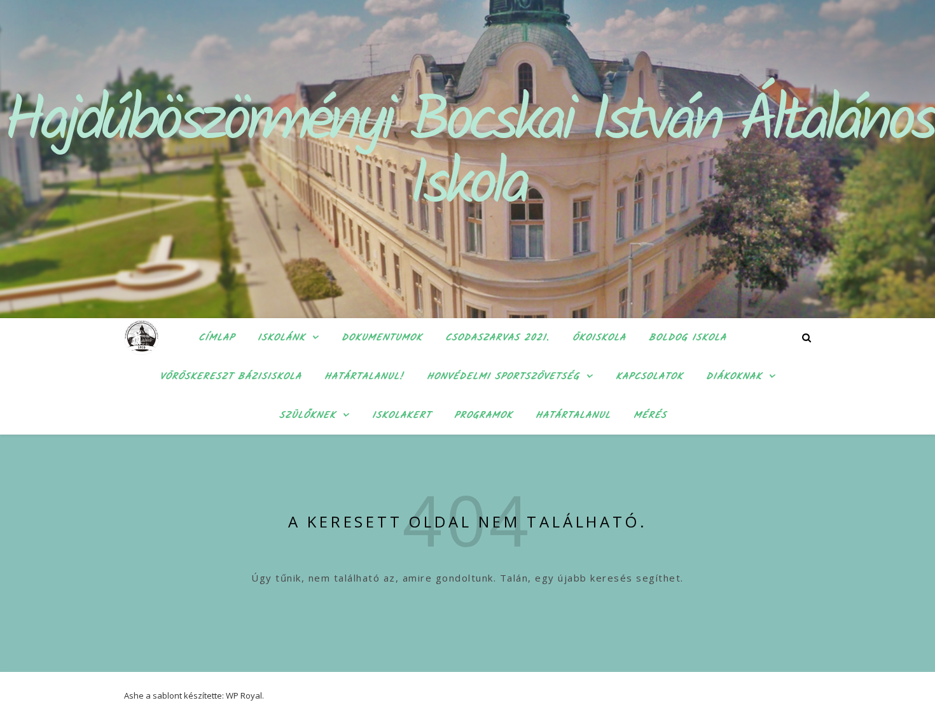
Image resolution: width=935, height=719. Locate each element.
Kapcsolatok (649, 376)
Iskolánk (281, 338)
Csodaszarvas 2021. (497, 338)
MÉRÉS (650, 415)
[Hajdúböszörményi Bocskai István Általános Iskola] (141, 337)
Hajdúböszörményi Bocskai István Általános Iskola (468, 154)
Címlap (216, 338)
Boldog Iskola (687, 338)
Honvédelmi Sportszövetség (503, 376)
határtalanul (573, 415)
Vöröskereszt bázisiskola (230, 376)
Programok (483, 415)
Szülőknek (307, 415)
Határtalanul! (364, 376)
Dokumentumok (382, 338)
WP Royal (244, 695)
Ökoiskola (599, 338)
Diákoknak (734, 376)
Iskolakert (401, 415)
